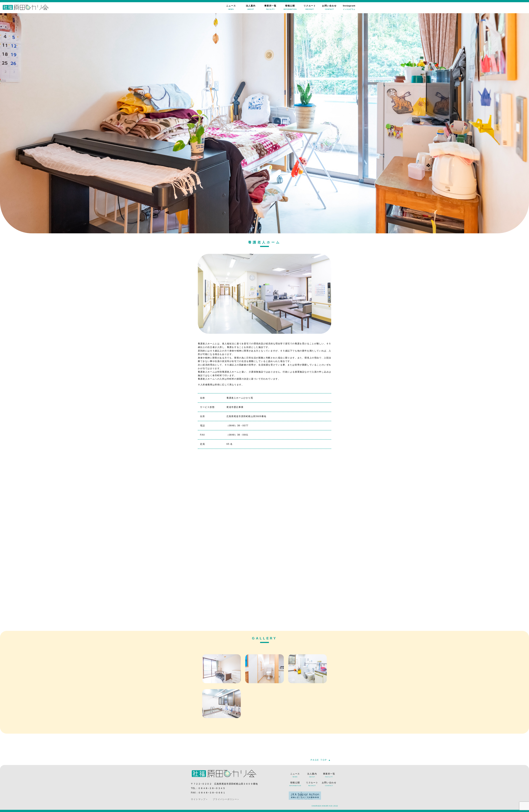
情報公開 (290, 7)
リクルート (310, 7)
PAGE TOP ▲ (321, 760)
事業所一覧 (270, 7)
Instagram (349, 7)
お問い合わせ (329, 7)
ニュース (231, 7)
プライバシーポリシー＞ (226, 799)
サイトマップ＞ (199, 799)
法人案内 (251, 7)
